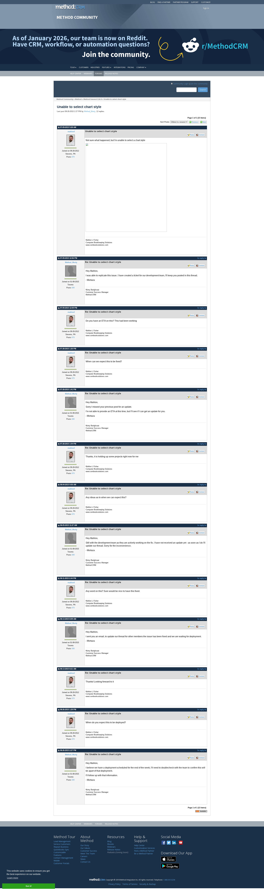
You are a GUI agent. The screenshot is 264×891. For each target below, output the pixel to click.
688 (73, 288)
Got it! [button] (29, 886)
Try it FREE (197, 67)
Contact (201, 135)
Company (141, 67)
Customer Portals (61, 863)
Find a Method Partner (144, 851)
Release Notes (111, 73)
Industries (95, 67)
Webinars (88, 73)
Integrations (119, 67)
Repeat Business (61, 847)
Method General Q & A (92, 99)
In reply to (201, 258)
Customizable (60, 852)
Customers (83, 67)
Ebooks (110, 844)
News (83, 859)
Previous (195, 122)
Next (204, 122)
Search (203, 89)
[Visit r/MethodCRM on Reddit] (235, 46)
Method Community (65, 99)
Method (78, 99)
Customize (205, 2)
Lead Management (62, 841)
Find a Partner (164, 2)
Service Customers (62, 844)
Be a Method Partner (143, 853)
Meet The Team (87, 853)
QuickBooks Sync (61, 849)
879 (73, 157)
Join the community (199, 83)
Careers (83, 856)
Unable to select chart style (115, 99)
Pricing (131, 67)
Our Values (85, 848)
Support (194, 2)
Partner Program (180, 2)
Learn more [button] (12, 878)
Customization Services (144, 848)
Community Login (181, 83)
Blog (152, 2)
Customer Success (88, 851)
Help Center (75, 73)
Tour (73, 67)
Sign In (206, 8)
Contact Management (63, 858)
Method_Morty (89, 111)
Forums (98, 73)
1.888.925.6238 (169, 880)
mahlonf (71, 132)
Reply (192, 135)
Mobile (57, 860)
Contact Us (85, 861)
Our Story (84, 845)
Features (106, 67)
